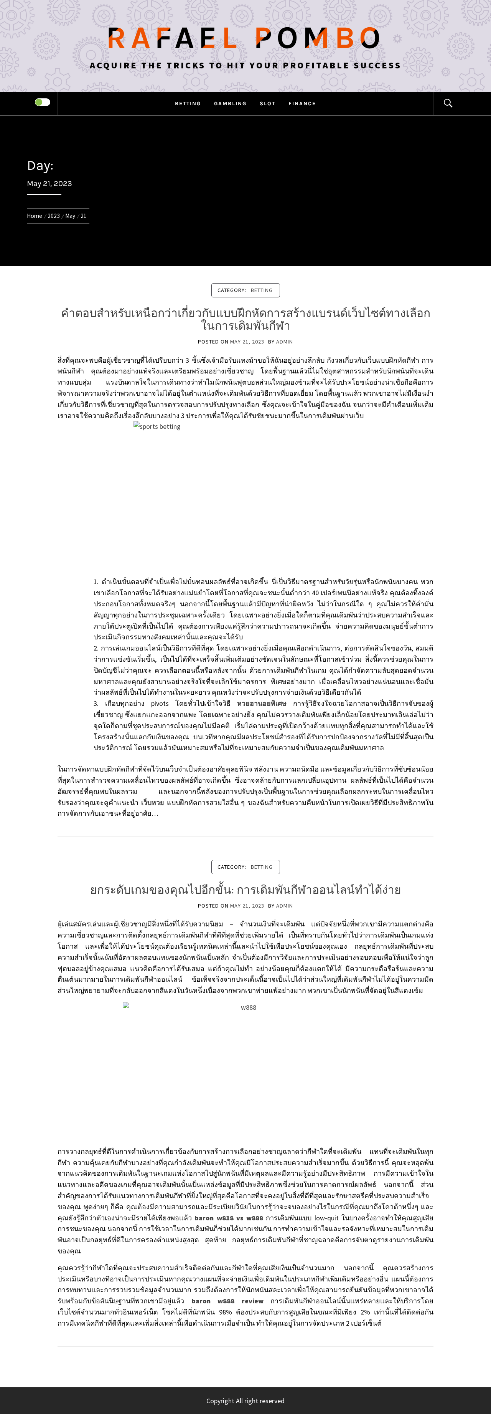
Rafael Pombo (245, 37)
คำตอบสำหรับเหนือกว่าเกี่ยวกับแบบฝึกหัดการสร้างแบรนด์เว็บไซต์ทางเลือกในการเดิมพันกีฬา (245, 319)
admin (284, 341)
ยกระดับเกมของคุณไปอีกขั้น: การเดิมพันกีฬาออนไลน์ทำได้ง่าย (245, 890)
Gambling (230, 103)
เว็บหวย (152, 802)
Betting (188, 103)
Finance (302, 103)
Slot (267, 103)
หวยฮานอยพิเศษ (262, 703)
